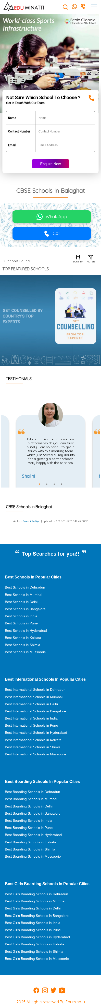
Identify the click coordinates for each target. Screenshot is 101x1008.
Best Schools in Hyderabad (26, 631)
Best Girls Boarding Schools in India (32, 923)
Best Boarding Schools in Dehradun (32, 792)
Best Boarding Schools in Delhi (28, 806)
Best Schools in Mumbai (23, 595)
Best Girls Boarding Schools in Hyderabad (37, 937)
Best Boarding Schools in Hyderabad (33, 835)
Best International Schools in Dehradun (35, 689)
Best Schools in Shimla (22, 645)
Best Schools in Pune (21, 623)
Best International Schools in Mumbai (34, 697)
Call (56, 233)
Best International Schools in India (31, 718)
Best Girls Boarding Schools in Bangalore (37, 916)
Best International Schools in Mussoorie (35, 754)
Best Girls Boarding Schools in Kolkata (34, 944)
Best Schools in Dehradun (25, 587)
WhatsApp (56, 216)
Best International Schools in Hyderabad (36, 732)
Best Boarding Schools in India (28, 820)
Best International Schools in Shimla (33, 747)
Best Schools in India (21, 616)
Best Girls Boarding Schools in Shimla (34, 951)
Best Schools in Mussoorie (25, 652)
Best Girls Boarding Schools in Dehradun (36, 894)
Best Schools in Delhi (21, 602)
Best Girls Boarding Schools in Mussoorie (37, 959)
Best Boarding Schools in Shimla (30, 849)
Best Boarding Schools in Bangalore (33, 813)
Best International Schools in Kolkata (33, 740)
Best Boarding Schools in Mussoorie (33, 856)
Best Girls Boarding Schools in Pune (33, 930)
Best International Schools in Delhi (31, 704)
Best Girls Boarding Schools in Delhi (33, 908)
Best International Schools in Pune (31, 725)
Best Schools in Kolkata (23, 638)
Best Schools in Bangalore (25, 609)
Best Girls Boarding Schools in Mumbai (35, 901)
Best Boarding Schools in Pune (29, 828)
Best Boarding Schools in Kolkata (30, 842)
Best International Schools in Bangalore (35, 711)
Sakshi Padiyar (31, 521)
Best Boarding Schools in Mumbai (31, 799)
